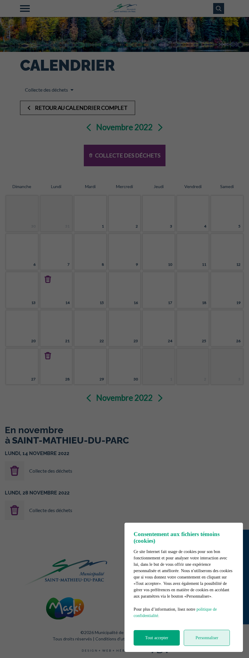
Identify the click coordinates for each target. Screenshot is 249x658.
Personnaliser (207, 638)
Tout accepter (156, 638)
